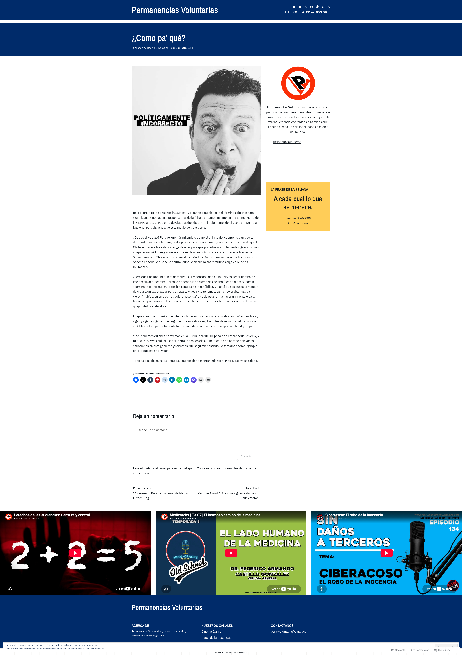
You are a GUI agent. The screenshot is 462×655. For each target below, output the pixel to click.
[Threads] (328, 6)
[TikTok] (317, 6)
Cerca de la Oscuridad (216, 638)
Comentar (246, 456)
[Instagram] (311, 6)
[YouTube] (294, 6)
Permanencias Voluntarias (175, 10)
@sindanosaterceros (287, 142)
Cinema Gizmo (211, 632)
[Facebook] (299, 6)
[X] (305, 6)
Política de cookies (95, 648)
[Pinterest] (323, 6)
